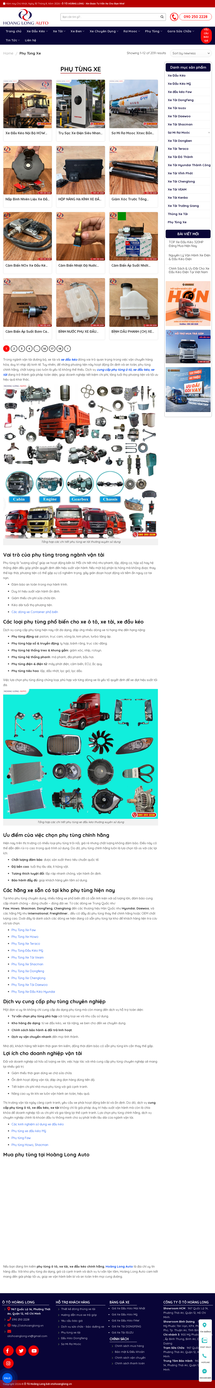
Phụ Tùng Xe (177, 222)
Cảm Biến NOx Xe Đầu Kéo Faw (26, 267)
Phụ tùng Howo (22, 1145)
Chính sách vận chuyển (130, 1357)
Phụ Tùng (152, 31)
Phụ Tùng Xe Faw (24, 930)
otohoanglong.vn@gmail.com (27, 1336)
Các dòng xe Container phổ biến (35, 612)
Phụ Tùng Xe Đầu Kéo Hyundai (33, 992)
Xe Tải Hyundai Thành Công (189, 165)
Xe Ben (76, 31)
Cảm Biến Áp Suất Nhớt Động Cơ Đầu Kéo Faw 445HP (129, 267)
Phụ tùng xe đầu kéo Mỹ (29, 1131)
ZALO (7, 1377)
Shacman (41, 1145)
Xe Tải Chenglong (181, 181)
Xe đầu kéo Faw (180, 92)
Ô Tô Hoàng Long (34, 1383)
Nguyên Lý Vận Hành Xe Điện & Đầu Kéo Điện (189, 257)
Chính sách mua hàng (129, 1346)
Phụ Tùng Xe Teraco (26, 944)
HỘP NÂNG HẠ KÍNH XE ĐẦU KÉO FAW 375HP (80, 201)
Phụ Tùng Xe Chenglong (28, 978)
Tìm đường (205, 1332)
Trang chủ (14, 31)
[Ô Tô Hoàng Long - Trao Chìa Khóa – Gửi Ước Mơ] (28, 17)
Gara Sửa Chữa (179, 31)
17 (52, 348)
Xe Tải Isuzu (177, 108)
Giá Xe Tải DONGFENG (126, 1326)
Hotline (205, 1362)
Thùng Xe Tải (178, 214)
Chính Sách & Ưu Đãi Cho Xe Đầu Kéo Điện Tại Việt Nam (189, 270)
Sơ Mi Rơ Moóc (179, 132)
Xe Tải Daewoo (179, 116)
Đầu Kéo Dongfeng (74, 1338)
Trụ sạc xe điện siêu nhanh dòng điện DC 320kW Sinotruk (80, 135)
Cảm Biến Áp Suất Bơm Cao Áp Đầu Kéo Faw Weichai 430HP (27, 333)
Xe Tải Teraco (178, 149)
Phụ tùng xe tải (70, 1332)
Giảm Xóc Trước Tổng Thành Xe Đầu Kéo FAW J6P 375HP (130, 201)
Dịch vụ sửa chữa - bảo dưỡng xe (82, 1326)
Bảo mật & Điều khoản (129, 1351)
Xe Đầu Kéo (36, 31)
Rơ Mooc (130, 31)
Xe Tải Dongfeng (181, 100)
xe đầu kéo (69, 359)
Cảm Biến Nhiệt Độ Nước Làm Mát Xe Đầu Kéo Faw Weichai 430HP (79, 267)
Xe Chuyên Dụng (103, 31)
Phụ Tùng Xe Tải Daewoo (30, 985)
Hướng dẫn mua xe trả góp (79, 1314)
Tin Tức (11, 40)
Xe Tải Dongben (180, 141)
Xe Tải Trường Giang (183, 206)
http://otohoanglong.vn (27, 1325)
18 (60, 348)
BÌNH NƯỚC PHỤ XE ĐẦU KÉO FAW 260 (77, 333)
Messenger (205, 1378)
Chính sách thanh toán (130, 1363)
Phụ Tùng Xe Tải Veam (28, 957)
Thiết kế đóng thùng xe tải (78, 1309)
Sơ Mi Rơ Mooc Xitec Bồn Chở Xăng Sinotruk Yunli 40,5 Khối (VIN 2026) (131, 135)
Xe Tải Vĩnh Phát (180, 173)
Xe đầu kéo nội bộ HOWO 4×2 (26, 135)
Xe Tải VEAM (177, 189)
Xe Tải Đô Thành (180, 157)
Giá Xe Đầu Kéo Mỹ (124, 1314)
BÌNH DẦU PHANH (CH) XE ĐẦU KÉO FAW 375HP (131, 333)
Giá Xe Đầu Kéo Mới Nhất (128, 1308)
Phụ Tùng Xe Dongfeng (28, 971)
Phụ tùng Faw (21, 1138)
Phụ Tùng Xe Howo (25, 937)
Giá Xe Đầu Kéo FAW (125, 1320)
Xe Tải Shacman (180, 124)
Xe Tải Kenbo (178, 198)
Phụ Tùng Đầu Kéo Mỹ (27, 950)
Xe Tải (58, 31)
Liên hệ (30, 40)
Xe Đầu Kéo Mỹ (179, 84)
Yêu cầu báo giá (72, 1320)
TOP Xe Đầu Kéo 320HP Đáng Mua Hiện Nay (186, 244)
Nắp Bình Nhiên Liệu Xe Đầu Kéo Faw (27, 201)
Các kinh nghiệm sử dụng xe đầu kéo (38, 1124)
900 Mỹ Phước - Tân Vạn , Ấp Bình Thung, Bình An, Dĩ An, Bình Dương (187, 1339)
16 (44, 348)
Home (8, 53)
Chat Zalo (205, 1347)
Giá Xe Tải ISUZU (123, 1332)
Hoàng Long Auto (119, 1266)
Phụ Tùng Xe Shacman (27, 964)
